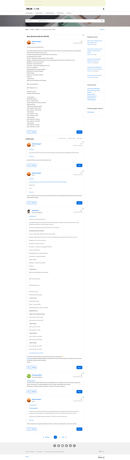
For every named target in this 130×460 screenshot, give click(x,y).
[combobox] (71, 20)
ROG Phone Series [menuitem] (50, 13)
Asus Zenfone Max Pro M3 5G (36, 353)
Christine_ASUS (33, 405)
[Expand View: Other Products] (64, 13)
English (27, 29)
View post (31, 156)
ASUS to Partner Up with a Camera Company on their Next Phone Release (94, 50)
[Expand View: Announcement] (33, 13)
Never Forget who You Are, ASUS (94, 75)
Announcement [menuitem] (29, 13)
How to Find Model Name (93, 88)
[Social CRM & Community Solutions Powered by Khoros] (101, 457)
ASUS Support (90, 112)
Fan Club (32, 29)
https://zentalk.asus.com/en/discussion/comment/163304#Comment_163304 (48, 182)
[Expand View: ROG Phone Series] (54, 13)
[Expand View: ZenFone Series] (43, 13)
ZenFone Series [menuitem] (39, 13)
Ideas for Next (90, 44)
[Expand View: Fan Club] (71, 13)
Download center (91, 98)
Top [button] (28, 456)
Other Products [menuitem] (60, 13)
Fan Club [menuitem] (69, 13)
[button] (28, 132)
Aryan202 (31, 149)
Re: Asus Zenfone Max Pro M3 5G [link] (48, 29)
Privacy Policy (39, 451)
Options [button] (102, 29)
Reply (79, 132)
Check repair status (92, 96)
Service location (91, 94)
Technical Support (91, 99)
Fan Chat (37, 29)
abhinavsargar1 (32, 216)
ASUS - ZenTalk (32, 9)
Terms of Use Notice (30, 451)
